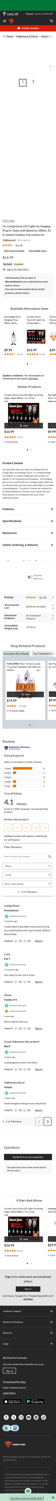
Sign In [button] (28, 1289)
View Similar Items (38, 250)
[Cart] (51, 21)
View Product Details (14, 250)
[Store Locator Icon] (4, 14)
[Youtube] (28, 1417)
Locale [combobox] (8, 875)
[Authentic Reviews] (17, 748)
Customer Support (12, 1311)
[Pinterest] (36, 1417)
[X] (13, 1417)
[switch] (31, 577)
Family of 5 (10, 999)
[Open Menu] (4, 21)
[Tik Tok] (43, 1417)
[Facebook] (6, 1417)
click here (33, 378)
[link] (13, 245)
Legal (5, 1343)
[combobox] (30, 884)
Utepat (8, 1087)
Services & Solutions (13, 1322)
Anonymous (11, 910)
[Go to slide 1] (22, 83)
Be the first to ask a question (28, 1156)
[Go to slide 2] (33, 83)
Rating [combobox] (8, 866)
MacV (7, 1046)
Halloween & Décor (27, 36)
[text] (13, 354)
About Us (7, 1333)
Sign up (9, 1371)
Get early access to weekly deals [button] (26, 1498)
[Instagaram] (21, 1417)
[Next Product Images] (51, 67)
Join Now (28, 1299)
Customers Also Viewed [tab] (16, 653)
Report (38, 940)
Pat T (7, 959)
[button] (27, 363)
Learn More (9, 1392)
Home (9, 36)
